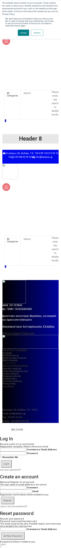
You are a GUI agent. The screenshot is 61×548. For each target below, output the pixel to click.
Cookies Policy (9, 378)
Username (32, 487)
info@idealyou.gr (17, 413)
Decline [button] (37, 32)
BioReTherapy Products (14, 358)
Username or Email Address (42, 449)
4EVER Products (10, 355)
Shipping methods (11, 376)
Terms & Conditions (12, 381)
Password (32, 453)
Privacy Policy (9, 383)
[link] (17, 429)
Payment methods (11, 368)
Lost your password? (10, 469)
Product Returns (10, 373)
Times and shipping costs (15, 371)
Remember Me (10, 457)
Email (35, 491)
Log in (3, 506)
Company (7, 353)
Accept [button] (23, 32)
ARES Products (10, 360)
